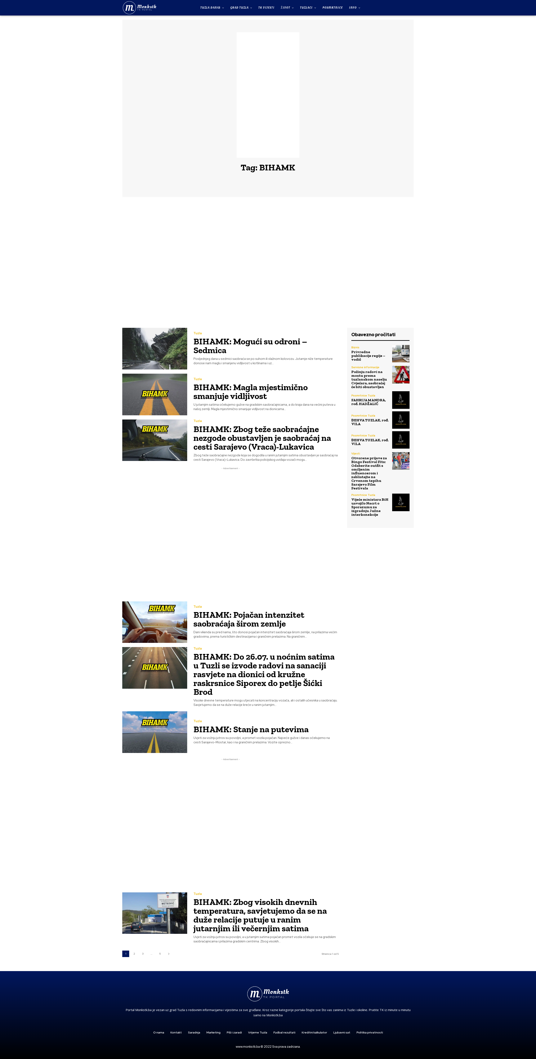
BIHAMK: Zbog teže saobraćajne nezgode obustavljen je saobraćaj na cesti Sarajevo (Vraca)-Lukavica (262, 438)
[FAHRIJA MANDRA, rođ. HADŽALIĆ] (401, 400)
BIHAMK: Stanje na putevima (251, 729)
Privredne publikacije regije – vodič (368, 356)
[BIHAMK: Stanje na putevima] (154, 732)
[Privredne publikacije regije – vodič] (401, 353)
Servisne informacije (365, 367)
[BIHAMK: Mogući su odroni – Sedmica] (154, 348)
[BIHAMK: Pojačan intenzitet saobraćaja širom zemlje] (154, 622)
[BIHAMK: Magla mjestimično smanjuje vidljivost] (154, 394)
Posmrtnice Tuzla (363, 395)
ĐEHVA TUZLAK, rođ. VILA (370, 422)
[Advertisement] (268, 95)
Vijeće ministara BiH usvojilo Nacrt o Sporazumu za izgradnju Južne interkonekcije (369, 507)
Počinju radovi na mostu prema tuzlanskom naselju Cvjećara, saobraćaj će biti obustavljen (369, 379)
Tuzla (197, 333)
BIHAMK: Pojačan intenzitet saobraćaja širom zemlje (248, 619)
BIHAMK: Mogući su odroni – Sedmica (250, 345)
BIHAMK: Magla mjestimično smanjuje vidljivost (250, 391)
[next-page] (168, 954)
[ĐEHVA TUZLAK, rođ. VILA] (401, 420)
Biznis (355, 347)
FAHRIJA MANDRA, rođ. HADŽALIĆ (368, 402)
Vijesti (355, 453)
